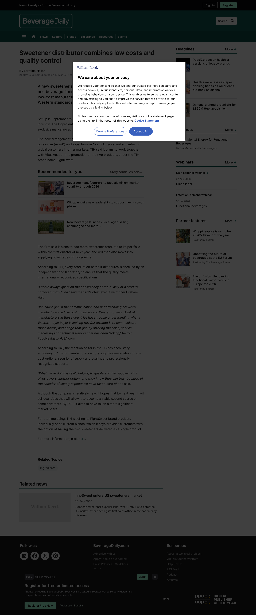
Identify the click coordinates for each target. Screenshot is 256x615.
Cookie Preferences (110, 131)
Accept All (141, 131)
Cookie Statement (146, 120)
